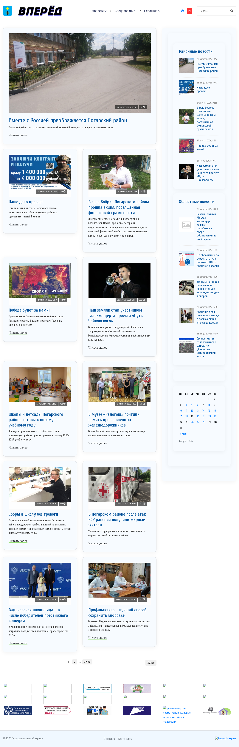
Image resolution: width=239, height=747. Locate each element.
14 (203, 410)
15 (209, 410)
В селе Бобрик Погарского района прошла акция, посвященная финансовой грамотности (118, 207)
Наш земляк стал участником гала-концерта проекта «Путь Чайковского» (115, 315)
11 (186, 410)
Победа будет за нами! (29, 310)
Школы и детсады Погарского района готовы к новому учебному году (36, 420)
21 (203, 416)
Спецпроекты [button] (123, 10)
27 (198, 422)
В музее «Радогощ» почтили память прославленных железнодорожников (113, 420)
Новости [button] (98, 10)
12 (192, 410)
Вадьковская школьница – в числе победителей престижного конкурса (38, 615)
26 (192, 422)
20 (198, 416)
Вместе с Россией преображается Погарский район (68, 120)
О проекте (109, 738)
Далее (151, 662)
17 (181, 416)
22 (209, 416)
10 (181, 410)
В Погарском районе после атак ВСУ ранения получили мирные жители (117, 520)
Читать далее (18, 135)
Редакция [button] (150, 10)
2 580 (87, 662)
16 (215, 410)
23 (215, 416)
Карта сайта (125, 738)
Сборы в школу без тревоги (33, 514)
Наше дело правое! (26, 201)
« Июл (183, 433)
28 (203, 422)
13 (198, 410)
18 (187, 416)
